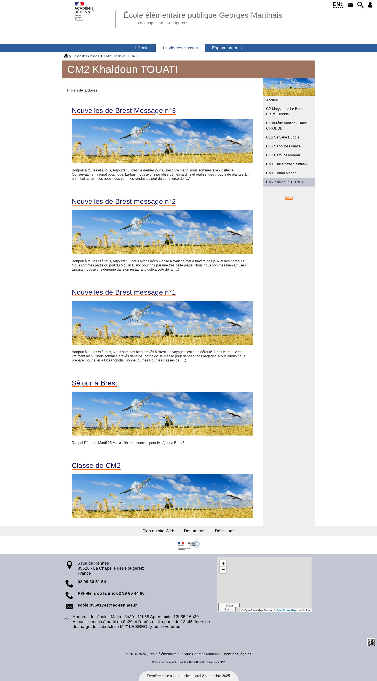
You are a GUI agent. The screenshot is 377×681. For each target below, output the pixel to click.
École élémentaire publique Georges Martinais (203, 17)
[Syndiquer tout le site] (289, 198)
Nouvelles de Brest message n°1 (124, 292)
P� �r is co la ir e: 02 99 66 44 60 (111, 593)
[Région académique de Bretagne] (188, 545)
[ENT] (338, 6)
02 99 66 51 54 (92, 581)
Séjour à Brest (94, 383)
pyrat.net (171, 662)
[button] (360, 5)
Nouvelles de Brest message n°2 (124, 201)
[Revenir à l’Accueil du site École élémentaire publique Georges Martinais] (84, 11)
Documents (195, 531)
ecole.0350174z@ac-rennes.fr (107, 605)
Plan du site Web (158, 531)
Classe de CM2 (96, 465)
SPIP (222, 662)
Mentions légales (237, 654)
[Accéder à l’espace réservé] (370, 5)
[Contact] (350, 5)
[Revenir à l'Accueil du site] (68, 56)
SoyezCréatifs (197, 662)
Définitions (225, 531)
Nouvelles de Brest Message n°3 (124, 110)
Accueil (272, 100)
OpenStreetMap (286, 610)
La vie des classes (86, 56)
